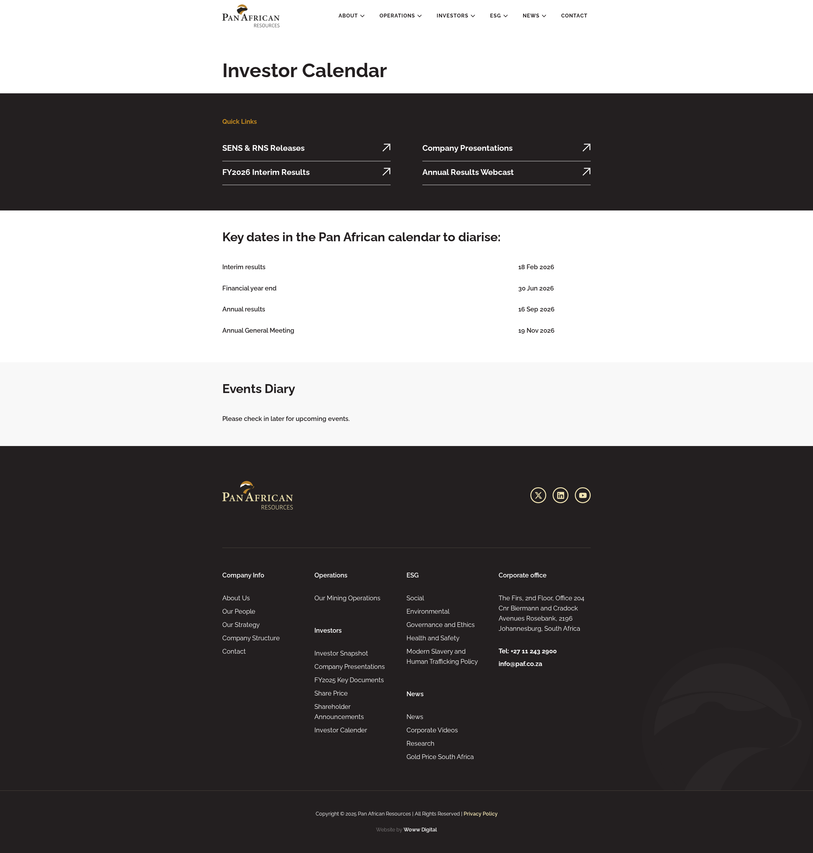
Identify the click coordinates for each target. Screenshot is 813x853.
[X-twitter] (538, 495)
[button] (351, 16)
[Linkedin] (560, 495)
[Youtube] (583, 495)
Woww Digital (420, 830)
